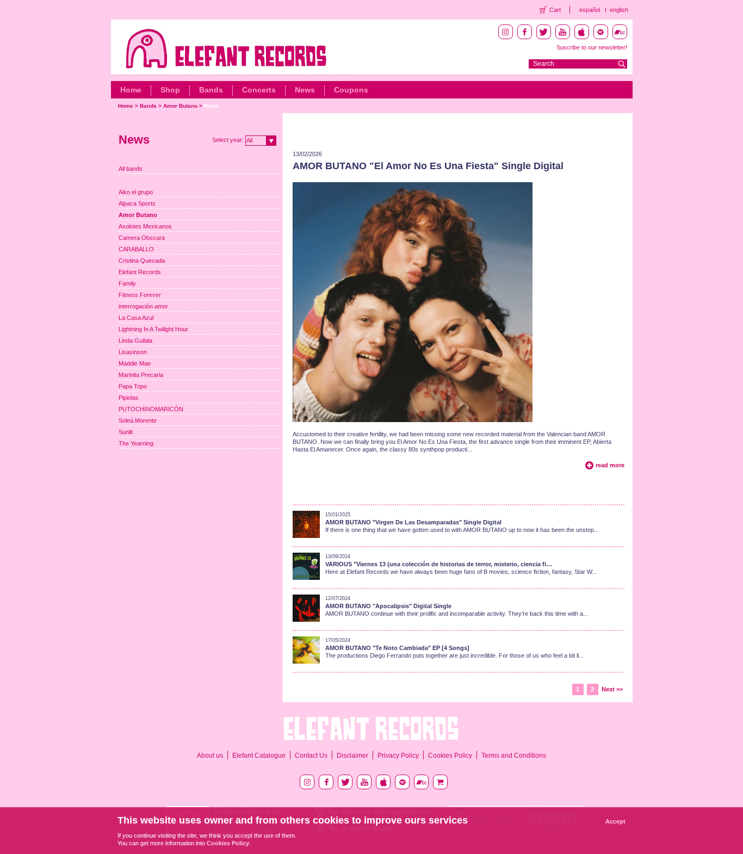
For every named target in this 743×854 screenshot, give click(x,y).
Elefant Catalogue (259, 755)
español (589, 10)
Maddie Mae (135, 363)
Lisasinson (133, 352)
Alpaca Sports (137, 203)
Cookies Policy (450, 755)
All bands (131, 168)
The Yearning (136, 443)
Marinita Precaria (141, 375)
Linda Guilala (135, 340)
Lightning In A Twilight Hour (153, 329)
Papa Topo (133, 386)
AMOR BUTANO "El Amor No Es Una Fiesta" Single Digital (428, 165)
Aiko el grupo (136, 192)
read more (610, 465)
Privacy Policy (398, 755)
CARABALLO (136, 249)
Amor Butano (180, 106)
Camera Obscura (142, 237)
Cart (555, 10)
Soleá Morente (138, 420)
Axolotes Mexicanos (145, 226)
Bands (211, 89)
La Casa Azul (136, 317)
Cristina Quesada (142, 260)
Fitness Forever (140, 295)
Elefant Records (140, 272)
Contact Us (311, 755)
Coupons (351, 89)
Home (130, 89)
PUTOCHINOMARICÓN (151, 409)
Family (127, 283)
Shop (170, 89)
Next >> (612, 689)
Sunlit (126, 432)
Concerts (259, 89)
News (305, 89)
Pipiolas (129, 397)
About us (210, 755)
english (619, 10)
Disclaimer (352, 755)
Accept (615, 821)
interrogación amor (143, 306)
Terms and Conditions (513, 755)
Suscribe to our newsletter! (591, 47)
